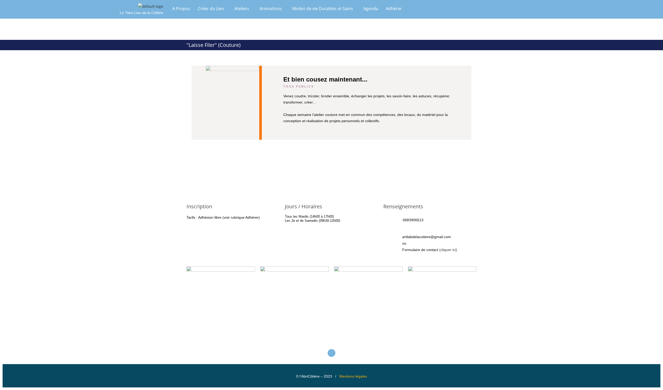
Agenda (370, 8)
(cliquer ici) (448, 250)
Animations (271, 8)
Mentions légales (353, 376)
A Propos (181, 8)
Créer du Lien (211, 8)
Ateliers (241, 8)
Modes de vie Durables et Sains (322, 8)
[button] (212, 8)
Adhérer (394, 8)
